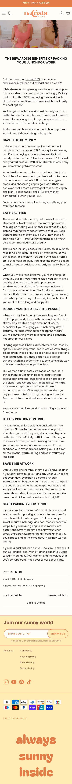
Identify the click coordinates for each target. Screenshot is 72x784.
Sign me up (58, 633)
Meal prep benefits (21, 585)
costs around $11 (27, 150)
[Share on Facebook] (16, 572)
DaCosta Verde (18, 718)
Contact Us (26, 650)
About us (8, 650)
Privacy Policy (27, 668)
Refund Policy (27, 662)
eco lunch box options (21, 360)
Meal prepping (38, 585)
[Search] (11, 13)
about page (56, 559)
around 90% (33, 79)
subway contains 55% (42, 239)
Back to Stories (36, 603)
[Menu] (4, 13)
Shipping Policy (28, 656)
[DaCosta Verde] (36, 13)
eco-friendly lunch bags (37, 552)
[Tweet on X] (11, 572)
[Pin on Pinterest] (20, 572)
